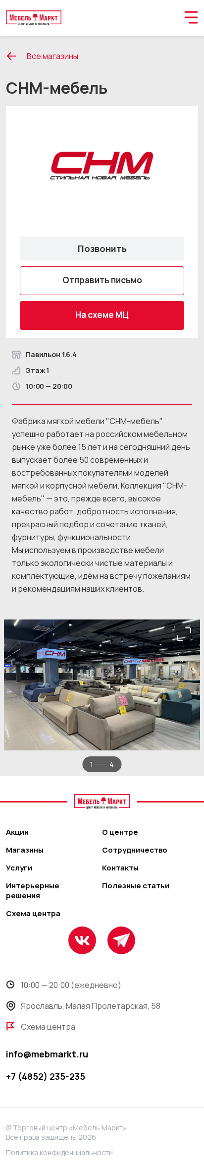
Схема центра (33, 914)
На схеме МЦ (102, 314)
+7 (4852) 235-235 (45, 1076)
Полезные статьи (135, 886)
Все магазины (52, 56)
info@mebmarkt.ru (47, 1054)
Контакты (120, 868)
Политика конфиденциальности (59, 1152)
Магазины (25, 850)
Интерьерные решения (32, 891)
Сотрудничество (134, 850)
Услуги (19, 868)
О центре (120, 832)
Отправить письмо (102, 280)
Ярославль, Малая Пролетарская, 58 (90, 1005)
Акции (17, 832)
